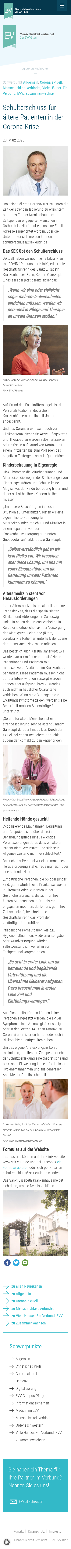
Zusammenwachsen (40, 93)
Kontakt (18, 1531)
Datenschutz (36, 1531)
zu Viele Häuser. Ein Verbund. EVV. (37, 1315)
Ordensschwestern (29, 1425)
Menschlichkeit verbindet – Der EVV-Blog (41, 1540)
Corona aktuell (51, 82)
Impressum (56, 1531)
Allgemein (30, 82)
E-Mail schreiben (31, 1501)
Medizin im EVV (27, 1410)
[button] (7, 1542)
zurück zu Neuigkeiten (35, 68)
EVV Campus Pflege (30, 1395)
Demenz (22, 1381)
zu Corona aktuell (24, 1301)
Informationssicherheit (32, 1403)
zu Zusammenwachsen (28, 1323)
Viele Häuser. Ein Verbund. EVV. (39, 1432)
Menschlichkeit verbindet (22, 88)
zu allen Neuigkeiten (26, 1286)
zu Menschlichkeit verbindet (32, 1308)
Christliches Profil (28, 1366)
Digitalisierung (26, 1388)
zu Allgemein (21, 1293)
